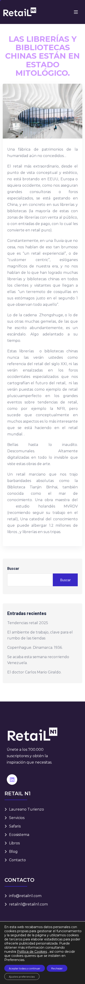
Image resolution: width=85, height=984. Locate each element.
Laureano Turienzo (26, 809)
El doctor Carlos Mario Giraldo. (34, 672)
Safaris (15, 826)
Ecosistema (19, 834)
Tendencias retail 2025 (27, 623)
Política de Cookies (32, 952)
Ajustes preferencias (22, 976)
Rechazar (57, 968)
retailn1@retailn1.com (28, 904)
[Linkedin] (12, 779)
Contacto (17, 860)
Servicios (16, 818)
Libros (14, 843)
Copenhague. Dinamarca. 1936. (35, 647)
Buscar (13, 568)
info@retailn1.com (25, 896)
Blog (13, 851)
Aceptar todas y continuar (24, 968)
